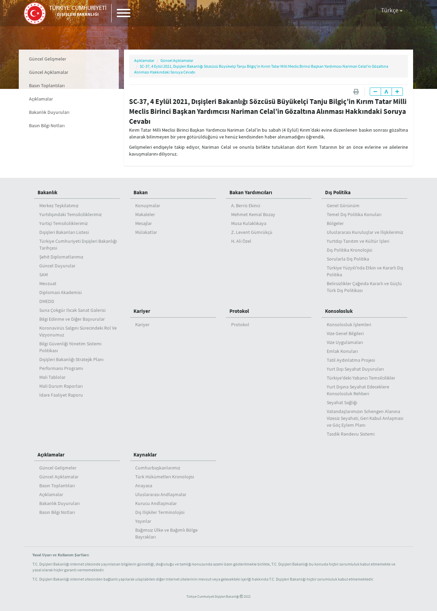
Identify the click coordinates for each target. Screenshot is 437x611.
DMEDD (46, 301)
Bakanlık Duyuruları (49, 112)
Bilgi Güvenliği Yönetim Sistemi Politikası (70, 347)
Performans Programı (61, 368)
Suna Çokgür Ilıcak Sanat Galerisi (72, 310)
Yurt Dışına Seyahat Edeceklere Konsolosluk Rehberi (358, 390)
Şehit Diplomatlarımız (61, 257)
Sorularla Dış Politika (348, 259)
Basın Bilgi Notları (47, 125)
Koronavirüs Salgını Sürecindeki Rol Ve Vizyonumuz (78, 331)
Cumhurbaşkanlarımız (157, 468)
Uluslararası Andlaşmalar (160, 494)
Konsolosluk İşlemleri (349, 324)
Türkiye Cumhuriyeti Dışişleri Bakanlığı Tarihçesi (78, 244)
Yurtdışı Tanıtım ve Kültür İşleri (358, 241)
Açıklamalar (41, 99)
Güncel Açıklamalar (48, 72)
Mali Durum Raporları (61, 386)
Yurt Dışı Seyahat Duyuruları (355, 369)
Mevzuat (47, 283)
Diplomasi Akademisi (60, 292)
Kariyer (141, 311)
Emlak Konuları (342, 351)
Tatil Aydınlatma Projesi (351, 360)
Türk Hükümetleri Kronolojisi (164, 477)
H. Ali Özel (241, 241)
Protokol (239, 311)
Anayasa (143, 485)
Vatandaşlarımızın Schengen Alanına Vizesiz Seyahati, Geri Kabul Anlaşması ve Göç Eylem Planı (365, 418)
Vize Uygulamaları (345, 342)
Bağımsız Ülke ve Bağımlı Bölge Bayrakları (166, 533)
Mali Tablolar (52, 377)
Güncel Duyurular (57, 266)
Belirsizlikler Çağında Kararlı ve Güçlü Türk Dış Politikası (364, 286)
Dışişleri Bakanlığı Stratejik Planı (71, 359)
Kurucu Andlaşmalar (156, 503)
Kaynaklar (145, 454)
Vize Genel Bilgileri (345, 333)
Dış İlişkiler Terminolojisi (159, 512)
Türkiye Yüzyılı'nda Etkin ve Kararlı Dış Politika (365, 271)
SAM (43, 274)
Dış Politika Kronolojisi (349, 250)
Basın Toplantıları (47, 85)
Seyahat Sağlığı (342, 402)
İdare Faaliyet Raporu (61, 395)
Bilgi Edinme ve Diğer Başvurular (72, 319)
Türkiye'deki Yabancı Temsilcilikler (361, 378)
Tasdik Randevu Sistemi (351, 434)
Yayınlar (143, 521)
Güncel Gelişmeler (47, 59)
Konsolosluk (339, 311)
